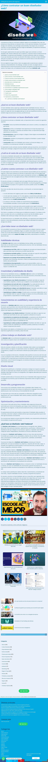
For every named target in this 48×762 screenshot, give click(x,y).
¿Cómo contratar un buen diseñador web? (14, 76)
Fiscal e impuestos (6, 656)
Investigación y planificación (11, 91)
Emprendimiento (5, 649)
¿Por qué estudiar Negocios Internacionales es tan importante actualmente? (15, 706)
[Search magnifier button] (46, 634)
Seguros (4, 680)
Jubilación (4, 666)
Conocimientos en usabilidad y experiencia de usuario (16, 87)
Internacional (5, 661)
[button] (3, 758)
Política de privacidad (5, 721)
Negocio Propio (5, 671)
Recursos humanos (6, 678)
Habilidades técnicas (9, 84)
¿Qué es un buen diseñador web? (12, 74)
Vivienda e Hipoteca (6, 685)
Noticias (3, 673)
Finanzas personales (6, 654)
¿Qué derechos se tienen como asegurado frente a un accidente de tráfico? (15, 714)
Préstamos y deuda (6, 676)
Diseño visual (8, 93)
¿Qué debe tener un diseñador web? (13, 82)
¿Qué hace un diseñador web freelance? (16, 98)
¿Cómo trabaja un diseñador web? (12, 89)
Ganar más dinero (6, 659)
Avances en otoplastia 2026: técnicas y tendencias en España (12, 707)
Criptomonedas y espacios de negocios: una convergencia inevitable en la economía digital (18, 712)
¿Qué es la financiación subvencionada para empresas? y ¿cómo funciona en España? (17, 709)
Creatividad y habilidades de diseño (12, 85)
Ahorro (3, 644)
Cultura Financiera (6, 647)
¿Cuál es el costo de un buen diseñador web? (14, 78)
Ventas (3, 683)
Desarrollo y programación (11, 95)
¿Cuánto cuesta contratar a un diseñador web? (15, 80)
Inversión (4, 664)
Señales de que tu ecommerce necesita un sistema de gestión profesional (15, 704)
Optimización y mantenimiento (12, 96)
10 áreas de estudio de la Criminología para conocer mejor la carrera (14, 713)
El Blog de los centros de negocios (10, 1)
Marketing (4, 668)
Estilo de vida (5, 651)
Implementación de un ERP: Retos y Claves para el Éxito (11, 710)
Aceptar (36, 758)
